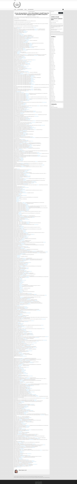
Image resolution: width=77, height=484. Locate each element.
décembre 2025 (53, 49)
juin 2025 (52, 57)
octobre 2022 (53, 99)
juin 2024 (52, 72)
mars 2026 (52, 45)
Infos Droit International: (32, 11)
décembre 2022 (53, 96)
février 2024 (52, 77)
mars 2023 (52, 92)
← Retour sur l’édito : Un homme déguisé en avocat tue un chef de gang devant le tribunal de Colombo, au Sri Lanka (28, 476)
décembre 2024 (53, 65)
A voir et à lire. (22, 34)
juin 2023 (52, 88)
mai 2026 (52, 42)
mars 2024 (52, 76)
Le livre (34, 27)
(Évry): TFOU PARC (53, 22)
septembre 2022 (53, 100)
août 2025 (52, 54)
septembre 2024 (53, 69)
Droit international (30, 9)
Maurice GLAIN (29, 15)
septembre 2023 (53, 84)
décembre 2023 (53, 80)
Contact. (25, 9)
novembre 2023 (53, 81)
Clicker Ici (20, 33)
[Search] (63, 9)
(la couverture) (25, 31)
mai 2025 (52, 58)
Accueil (15, 9)
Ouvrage (28, 40)
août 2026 (52, 38)
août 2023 (52, 85)
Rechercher (52, 11)
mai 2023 (52, 89)
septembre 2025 (53, 53)
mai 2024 (52, 73)
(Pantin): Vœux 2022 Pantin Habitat (55, 31)
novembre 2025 (53, 50)
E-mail (15, 0)
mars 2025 (52, 61)
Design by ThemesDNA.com (38, 483)
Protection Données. (20, 9)
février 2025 (52, 62)
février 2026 (52, 46)
